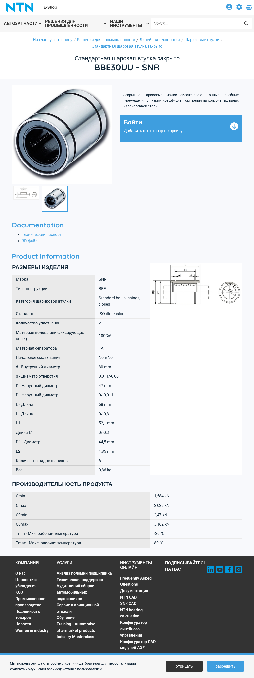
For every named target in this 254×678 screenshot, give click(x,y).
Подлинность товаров (27, 614)
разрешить (225, 666)
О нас (20, 573)
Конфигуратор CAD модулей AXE (138, 644)
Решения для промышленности (106, 39)
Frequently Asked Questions (136, 581)
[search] (246, 23)
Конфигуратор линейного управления (133, 629)
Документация (134, 590)
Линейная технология (160, 39)
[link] (229, 7)
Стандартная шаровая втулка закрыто (127, 46)
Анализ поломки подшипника (84, 573)
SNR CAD (128, 603)
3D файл (29, 241)
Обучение (66, 617)
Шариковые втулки (201, 39)
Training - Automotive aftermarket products (76, 627)
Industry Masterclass (75, 636)
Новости (23, 624)
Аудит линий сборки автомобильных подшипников (75, 592)
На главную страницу (52, 39)
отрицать (184, 666)
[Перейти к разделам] (239, 7)
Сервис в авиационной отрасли (78, 608)
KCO (19, 592)
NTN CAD (128, 597)
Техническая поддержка (80, 579)
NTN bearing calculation (131, 613)
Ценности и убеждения (26, 582)
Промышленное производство (30, 602)
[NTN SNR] (20, 7)
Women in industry (32, 630)
